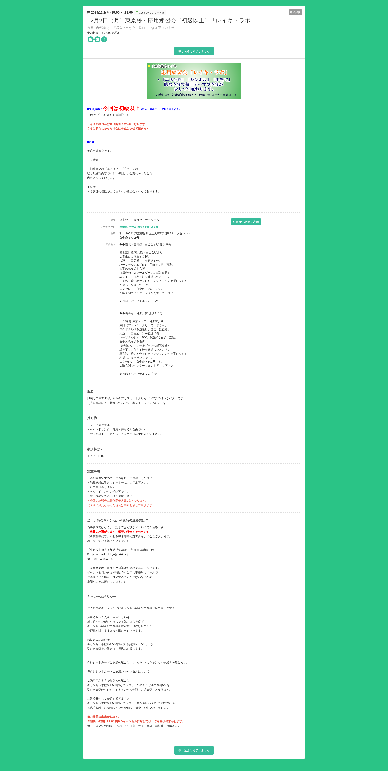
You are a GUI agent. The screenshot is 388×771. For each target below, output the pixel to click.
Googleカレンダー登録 (151, 12)
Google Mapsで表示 (246, 221)
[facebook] (104, 39)
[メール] (97, 39)
